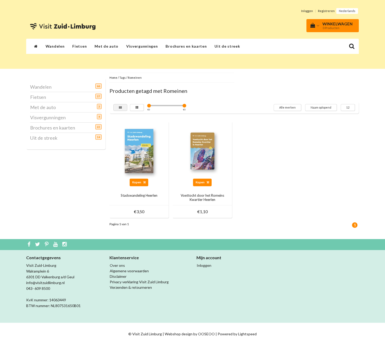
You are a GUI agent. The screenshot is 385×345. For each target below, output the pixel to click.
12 (347, 107)
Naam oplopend (321, 107)
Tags (122, 77)
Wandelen (55, 46)
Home (113, 77)
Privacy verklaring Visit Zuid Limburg (139, 282)
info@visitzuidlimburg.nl (45, 282)
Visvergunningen (142, 46)
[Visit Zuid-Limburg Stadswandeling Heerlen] (139, 150)
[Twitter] (38, 244)
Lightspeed (247, 334)
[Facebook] (30, 244)
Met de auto (106, 46)
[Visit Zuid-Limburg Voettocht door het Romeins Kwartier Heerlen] (202, 150)
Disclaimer (118, 276)
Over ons (117, 265)
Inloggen (307, 11)
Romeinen (135, 77)
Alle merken (287, 107)
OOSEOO (206, 334)
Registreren (326, 11)
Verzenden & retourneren (131, 287)
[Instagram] (65, 244)
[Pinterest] (47, 244)
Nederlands (347, 11)
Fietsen (79, 46)
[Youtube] (56, 244)
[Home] (35, 46)
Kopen (137, 182)
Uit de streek (227, 46)
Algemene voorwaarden (129, 271)
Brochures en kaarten (186, 46)
